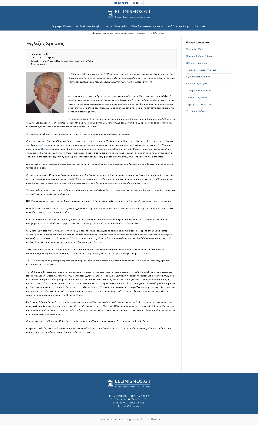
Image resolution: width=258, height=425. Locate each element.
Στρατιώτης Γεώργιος (197, 111)
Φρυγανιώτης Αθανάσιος (198, 76)
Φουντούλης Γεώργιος (197, 83)
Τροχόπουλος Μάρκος (197, 97)
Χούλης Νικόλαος (195, 49)
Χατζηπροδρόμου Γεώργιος (200, 56)
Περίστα (45, 149)
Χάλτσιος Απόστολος (196, 63)
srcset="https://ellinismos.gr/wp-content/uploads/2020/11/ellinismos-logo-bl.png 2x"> (129, 21)
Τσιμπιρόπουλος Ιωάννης (198, 90)
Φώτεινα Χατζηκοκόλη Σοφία (201, 69)
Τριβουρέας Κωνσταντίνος (199, 104)
